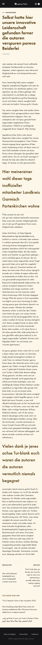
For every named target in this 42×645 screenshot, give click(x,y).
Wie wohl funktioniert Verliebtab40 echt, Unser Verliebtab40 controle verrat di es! (9, 577)
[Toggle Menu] (3, 4)
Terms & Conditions (10, 634)
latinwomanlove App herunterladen (15, 236)
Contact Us (34, 634)
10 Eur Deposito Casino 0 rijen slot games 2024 (19, 601)
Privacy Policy (23, 634)
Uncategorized (11, 12)
